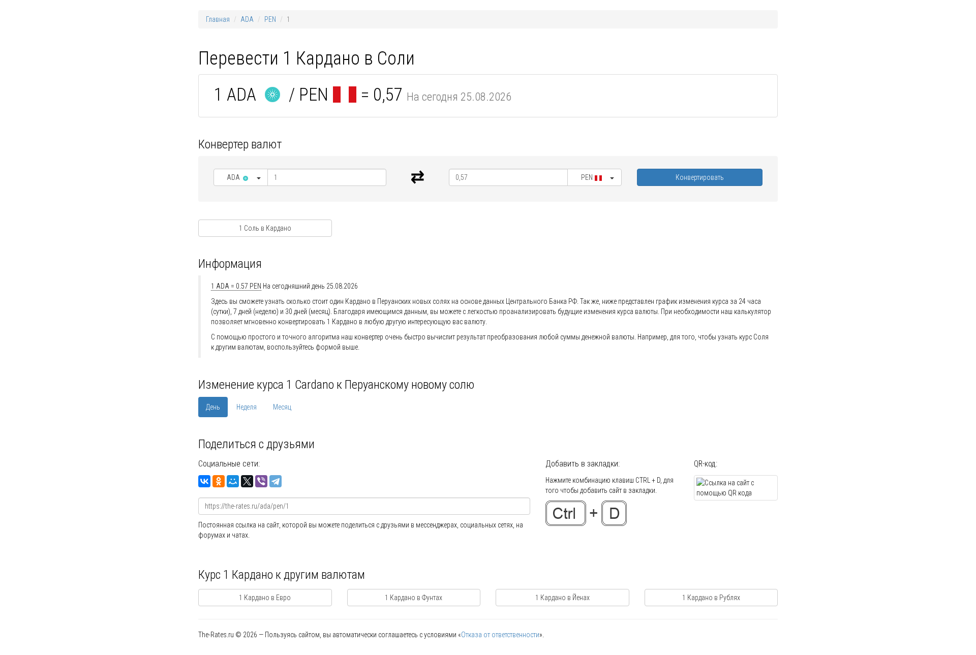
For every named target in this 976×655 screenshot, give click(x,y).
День (213, 407)
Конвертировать (700, 177)
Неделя (246, 407)
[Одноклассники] (218, 481)
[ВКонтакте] (204, 481)
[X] (247, 481)
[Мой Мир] (233, 481)
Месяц (282, 407)
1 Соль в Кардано (265, 228)
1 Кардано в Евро (265, 598)
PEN (270, 19)
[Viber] (261, 481)
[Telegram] (275, 481)
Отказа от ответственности (500, 635)
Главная (218, 19)
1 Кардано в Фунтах (413, 598)
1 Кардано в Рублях (711, 598)
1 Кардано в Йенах (562, 598)
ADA (247, 19)
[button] (241, 177)
